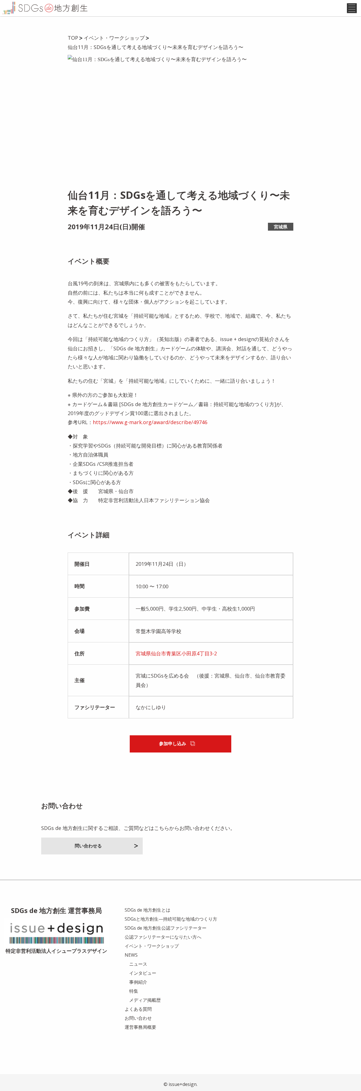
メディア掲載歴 (145, 1000)
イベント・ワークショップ (152, 946)
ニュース (138, 964)
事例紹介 (138, 982)
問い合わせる (88, 846)
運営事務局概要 (140, 1027)
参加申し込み (172, 743)
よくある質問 (138, 1009)
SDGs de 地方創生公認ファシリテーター (165, 928)
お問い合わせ (138, 1018)
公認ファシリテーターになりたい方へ (163, 937)
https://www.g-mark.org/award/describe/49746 (150, 422)
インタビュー (142, 973)
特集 (133, 991)
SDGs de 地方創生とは (147, 910)
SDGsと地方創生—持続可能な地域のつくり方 (171, 919)
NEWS (131, 955)
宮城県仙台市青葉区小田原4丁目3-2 (176, 653)
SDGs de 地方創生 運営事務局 (56, 910)
